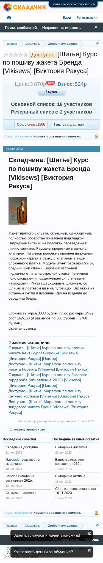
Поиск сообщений (21, 28)
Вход (67, 18)
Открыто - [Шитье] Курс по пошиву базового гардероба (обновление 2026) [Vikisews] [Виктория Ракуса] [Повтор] (48, 380)
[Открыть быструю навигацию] (97, 43)
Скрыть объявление (89, 534)
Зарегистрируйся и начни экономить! (46, 535)
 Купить (52, 92)
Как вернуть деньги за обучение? (43, 552)
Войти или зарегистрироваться (73, 4)
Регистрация (87, 18)
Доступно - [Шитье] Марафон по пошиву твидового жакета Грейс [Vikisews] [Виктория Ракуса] (48, 407)
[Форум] (9, 18)
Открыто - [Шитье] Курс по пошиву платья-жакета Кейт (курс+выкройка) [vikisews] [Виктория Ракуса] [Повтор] (47, 353)
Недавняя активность (61, 28)
